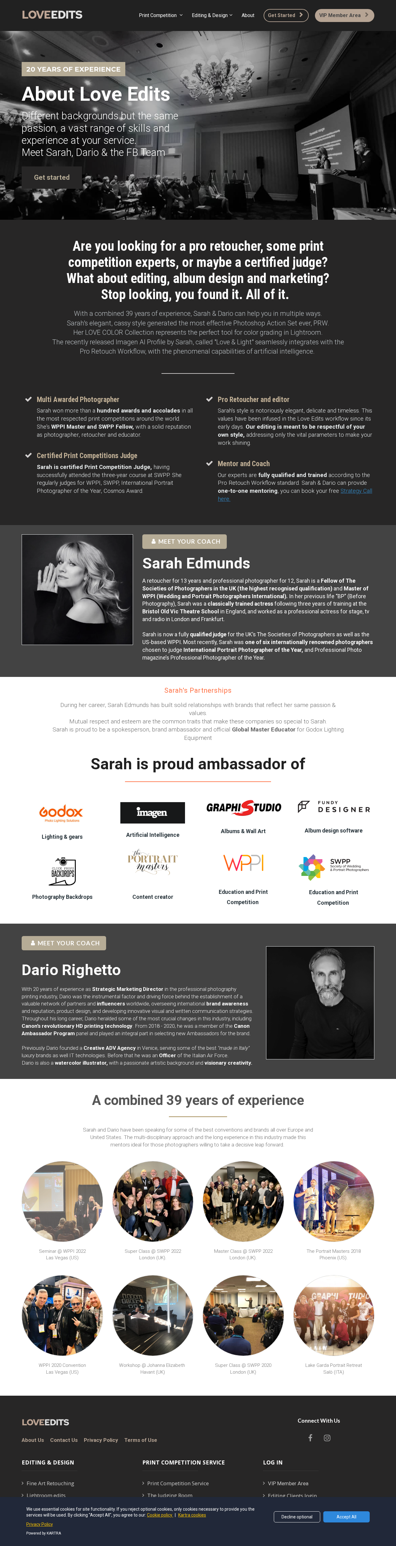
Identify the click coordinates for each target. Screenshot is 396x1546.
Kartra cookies (192, 1515)
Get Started (281, 15)
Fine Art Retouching (50, 1483)
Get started (52, 177)
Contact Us (64, 1440)
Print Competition (158, 15)
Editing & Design (210, 15)
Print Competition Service (178, 1483)
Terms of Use (140, 1440)
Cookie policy (160, 1515)
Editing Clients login (292, 1496)
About (248, 15)
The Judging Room (169, 1495)
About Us (33, 1440)
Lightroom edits (46, 1495)
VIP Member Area (340, 15)
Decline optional (297, 1516)
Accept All (346, 1516)
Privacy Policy (101, 1440)
